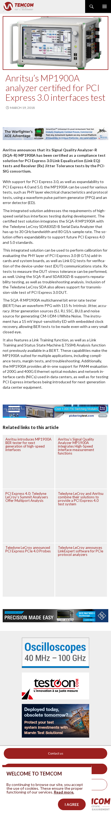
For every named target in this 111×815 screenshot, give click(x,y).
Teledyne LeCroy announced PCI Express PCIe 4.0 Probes (28, 549)
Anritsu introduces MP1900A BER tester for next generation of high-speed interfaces (28, 444)
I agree (72, 804)
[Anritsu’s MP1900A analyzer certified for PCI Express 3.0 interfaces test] (55, 43)
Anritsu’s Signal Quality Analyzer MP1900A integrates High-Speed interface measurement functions (76, 446)
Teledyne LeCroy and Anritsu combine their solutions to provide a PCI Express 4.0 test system (80, 498)
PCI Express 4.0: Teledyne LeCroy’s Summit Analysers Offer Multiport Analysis (26, 497)
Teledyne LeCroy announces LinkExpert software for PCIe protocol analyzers (80, 551)
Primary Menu (104, 6)
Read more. (64, 792)
